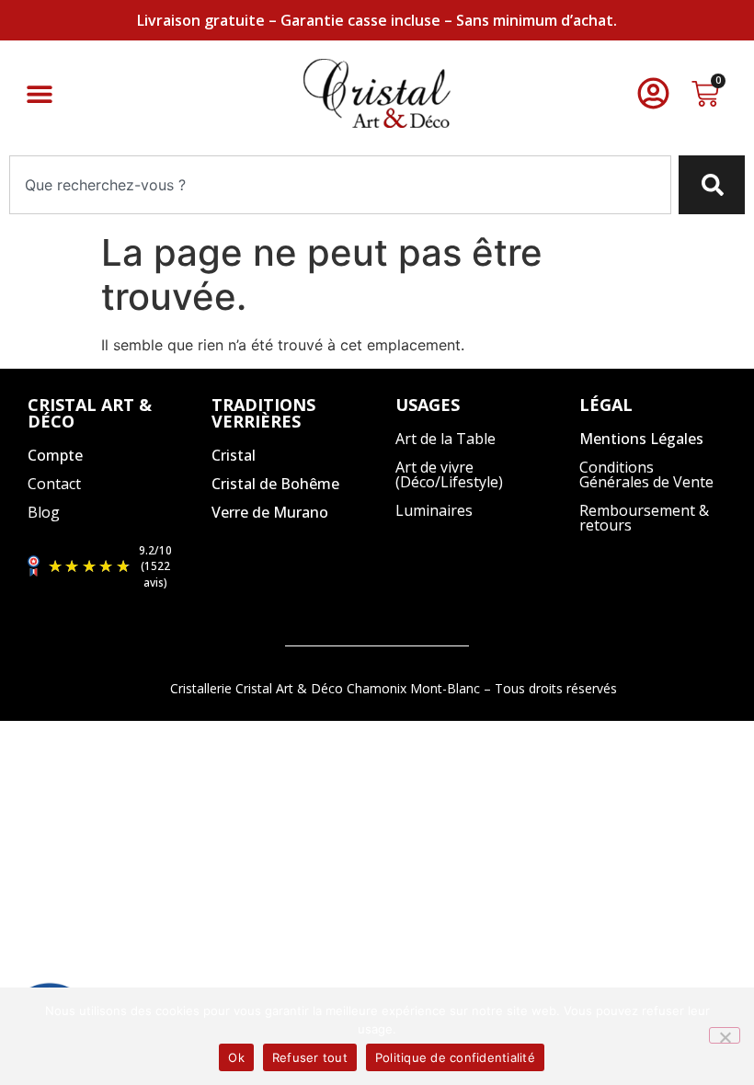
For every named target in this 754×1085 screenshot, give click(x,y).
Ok (236, 1057)
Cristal (233, 455)
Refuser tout (310, 1057)
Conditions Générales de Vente (646, 474)
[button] (39, 93)
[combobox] (340, 184)
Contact (54, 484)
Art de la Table (445, 438)
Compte (55, 455)
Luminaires (434, 510)
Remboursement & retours (644, 517)
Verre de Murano (269, 512)
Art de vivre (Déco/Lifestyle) (449, 474)
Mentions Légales (641, 438)
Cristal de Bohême (275, 484)
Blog (44, 512)
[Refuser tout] (724, 1035)
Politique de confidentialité (455, 1057)
